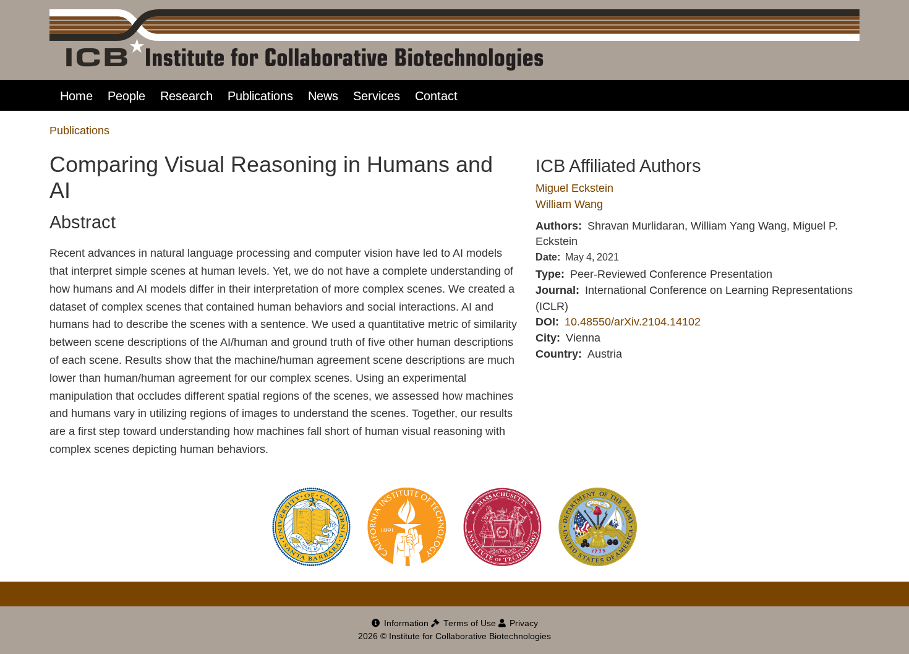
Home (76, 96)
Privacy (522, 623)
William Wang (569, 204)
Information (405, 623)
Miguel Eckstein (574, 188)
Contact (436, 96)
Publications (260, 96)
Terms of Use (468, 623)
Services (376, 96)
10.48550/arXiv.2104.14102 (633, 322)
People (126, 96)
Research (186, 96)
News (323, 96)
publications (79, 130)
